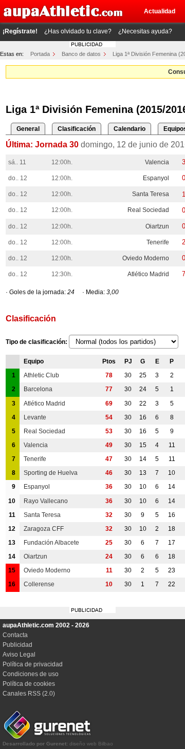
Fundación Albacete (51, 542)
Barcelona (38, 389)
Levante (35, 417)
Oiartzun (157, 226)
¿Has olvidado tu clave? (78, 31)
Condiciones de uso (31, 674)
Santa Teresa (150, 194)
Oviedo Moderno (145, 258)
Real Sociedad (148, 210)
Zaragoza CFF (44, 528)
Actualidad (159, 11)
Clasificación (77, 128)
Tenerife (157, 242)
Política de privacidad (33, 664)
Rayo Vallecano (46, 501)
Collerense (39, 584)
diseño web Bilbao (58, 743)
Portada (40, 54)
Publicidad (17, 644)
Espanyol (156, 178)
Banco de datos (81, 54)
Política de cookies (29, 683)
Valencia (157, 162)
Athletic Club (41, 375)
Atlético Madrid (148, 274)
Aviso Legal (19, 654)
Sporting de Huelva (51, 472)
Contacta (15, 635)
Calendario (129, 128)
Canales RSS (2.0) (29, 693)
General (28, 128)
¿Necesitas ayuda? (145, 31)
